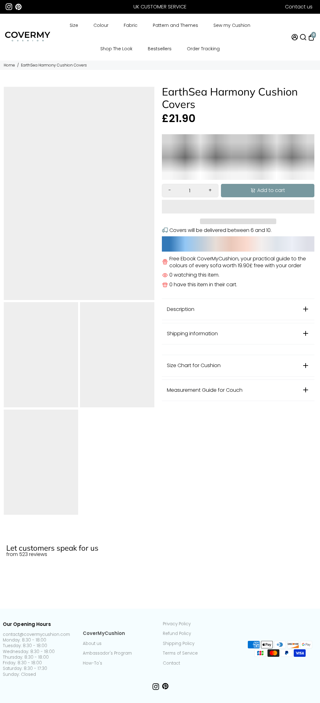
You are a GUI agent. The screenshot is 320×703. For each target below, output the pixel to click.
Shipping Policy (178, 643)
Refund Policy (177, 633)
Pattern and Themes (175, 25)
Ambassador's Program (107, 653)
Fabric (131, 25)
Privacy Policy (177, 624)
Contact (171, 663)
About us (92, 643)
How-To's (92, 663)
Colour (100, 25)
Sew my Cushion (231, 25)
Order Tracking (203, 49)
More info (305, 534)
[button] (238, 207)
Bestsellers (160, 49)
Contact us (298, 6)
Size (74, 25)
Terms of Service (180, 653)
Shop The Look (116, 49)
